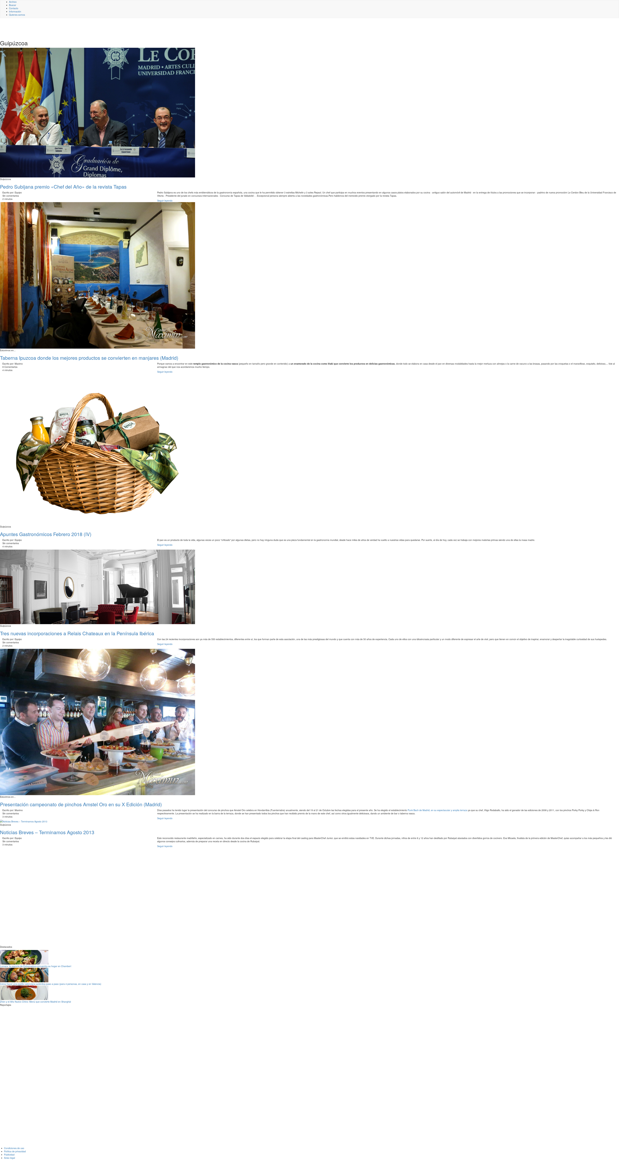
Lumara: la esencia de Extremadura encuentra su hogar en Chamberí (35, 966)
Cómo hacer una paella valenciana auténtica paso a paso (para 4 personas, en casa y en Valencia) (50, 983)
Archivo (13, 1)
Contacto (13, 8)
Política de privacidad (15, 1151)
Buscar (12, 5)
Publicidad (9, 1154)
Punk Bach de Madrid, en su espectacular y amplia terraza (437, 810)
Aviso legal (9, 1157)
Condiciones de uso (14, 1148)
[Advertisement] (79, 28)
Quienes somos (17, 14)
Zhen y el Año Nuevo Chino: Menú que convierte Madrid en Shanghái (35, 1001)
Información (15, 11)
